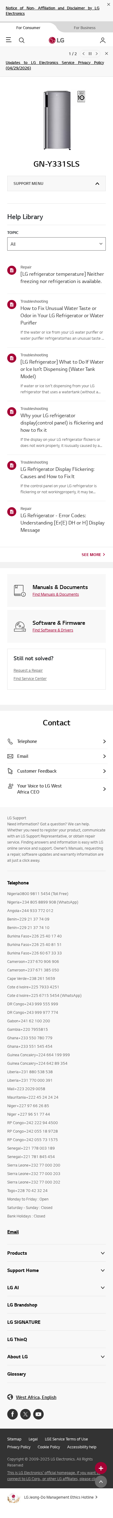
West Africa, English (36, 1397)
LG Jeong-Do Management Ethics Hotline (59, 1497)
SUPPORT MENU (28, 183)
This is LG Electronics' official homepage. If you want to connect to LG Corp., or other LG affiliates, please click (53, 1475)
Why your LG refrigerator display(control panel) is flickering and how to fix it (61, 422)
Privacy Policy (18, 1447)
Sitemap (14, 1439)
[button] (56, 1270)
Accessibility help (81, 1447)
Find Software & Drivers (53, 630)
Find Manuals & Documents (56, 594)
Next (96, 53)
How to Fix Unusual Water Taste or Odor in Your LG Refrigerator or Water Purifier (62, 315)
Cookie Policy (49, 1447)
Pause (90, 53)
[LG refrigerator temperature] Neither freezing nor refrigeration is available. (62, 277)
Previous (83, 53)
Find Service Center (30, 678)
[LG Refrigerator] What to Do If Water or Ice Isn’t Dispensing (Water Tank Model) (62, 369)
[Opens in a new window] (12, 1414)
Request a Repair (28, 670)
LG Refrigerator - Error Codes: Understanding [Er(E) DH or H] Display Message (62, 522)
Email (13, 1232)
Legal (33, 1439)
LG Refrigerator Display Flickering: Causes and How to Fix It (57, 472)
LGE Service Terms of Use (66, 1439)
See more (91, 554)
